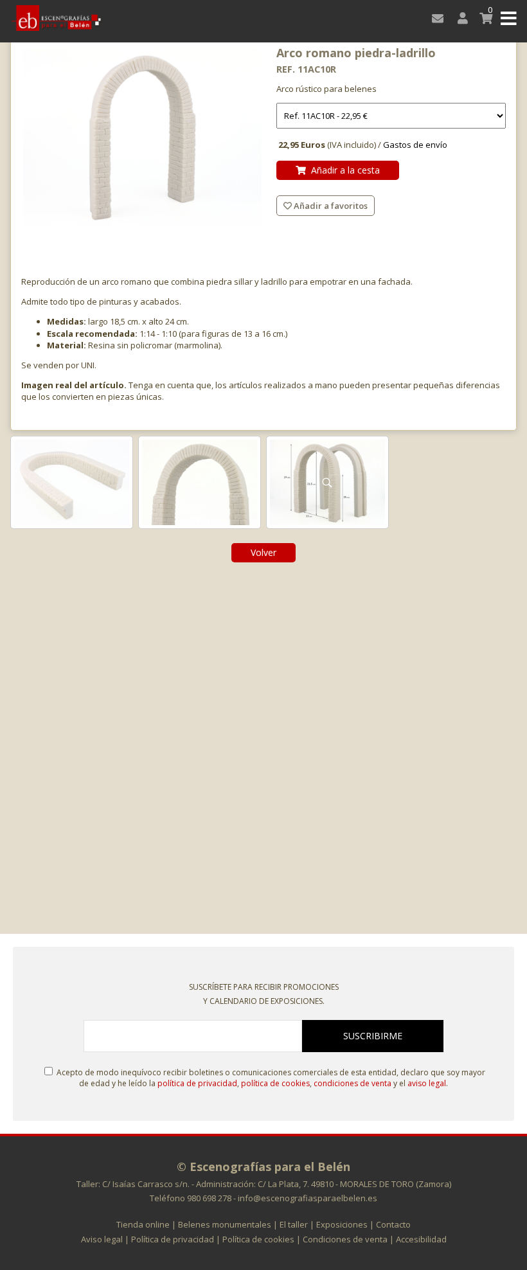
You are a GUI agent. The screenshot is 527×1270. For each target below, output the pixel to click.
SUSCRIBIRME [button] (372, 1036)
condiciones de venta (352, 1083)
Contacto (393, 1224)
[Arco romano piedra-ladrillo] (142, 138)
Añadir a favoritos (330, 205)
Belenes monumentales (224, 1224)
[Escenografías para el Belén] (56, 18)
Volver (263, 552)
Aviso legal (102, 1239)
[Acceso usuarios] (460, 18)
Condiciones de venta (345, 1239)
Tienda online (143, 1224)
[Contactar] (435, 18)
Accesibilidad (421, 1239)
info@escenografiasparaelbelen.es (307, 1198)
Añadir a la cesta (343, 170)
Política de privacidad (172, 1239)
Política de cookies (258, 1239)
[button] (509, 18)
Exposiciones (342, 1224)
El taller (294, 1224)
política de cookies (275, 1083)
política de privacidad (197, 1083)
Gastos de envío (415, 144)
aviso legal (426, 1083)
